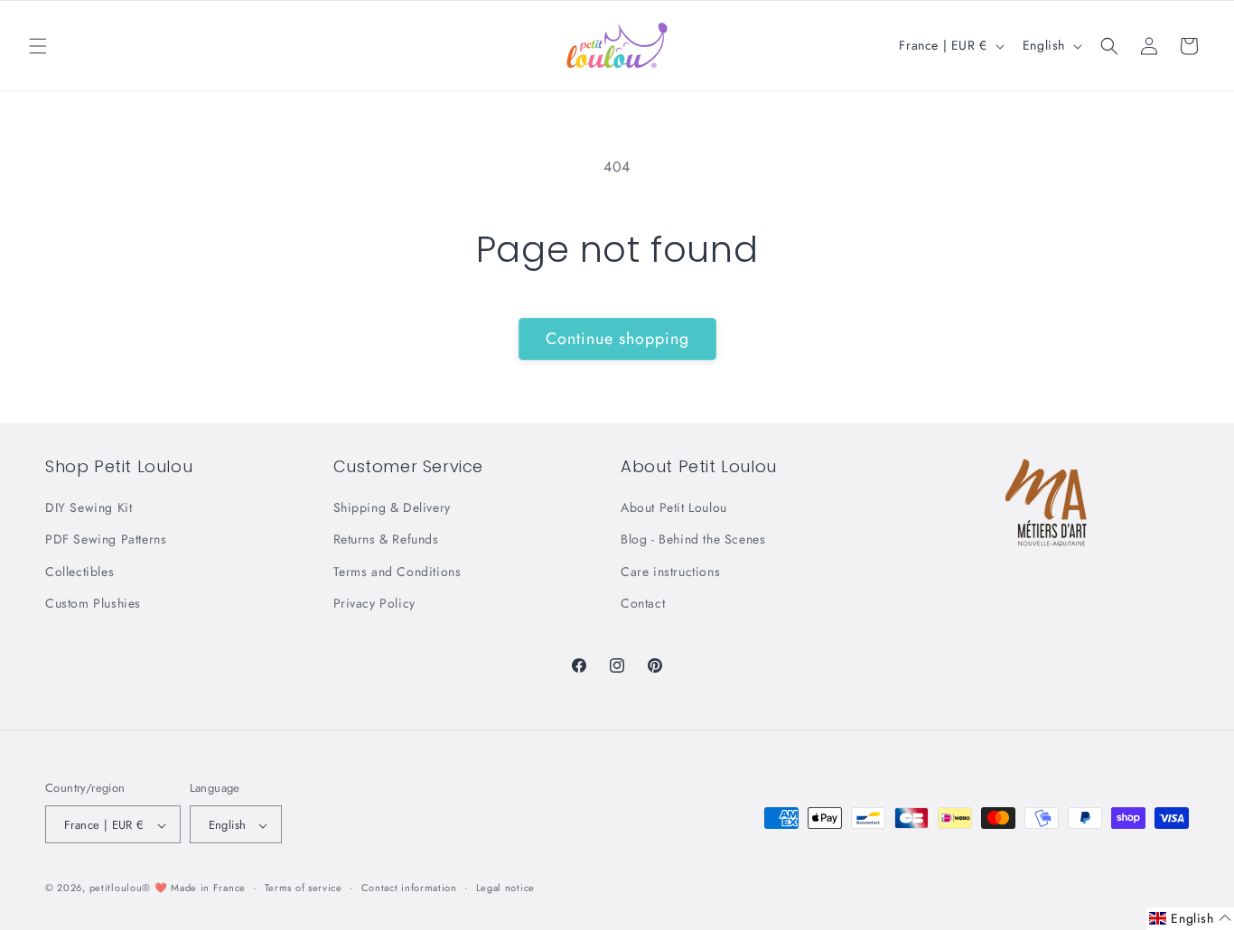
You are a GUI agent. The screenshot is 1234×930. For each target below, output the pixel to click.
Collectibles (79, 572)
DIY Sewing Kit (88, 507)
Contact (643, 603)
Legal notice (505, 887)
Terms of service (303, 887)
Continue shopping (617, 338)
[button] (38, 46)
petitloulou (116, 888)
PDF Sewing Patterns (105, 540)
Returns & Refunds (386, 540)
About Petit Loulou (674, 507)
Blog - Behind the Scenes (693, 540)
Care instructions (670, 572)
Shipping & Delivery (392, 507)
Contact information (409, 887)
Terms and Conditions (397, 572)
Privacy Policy (374, 603)
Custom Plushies (93, 603)
